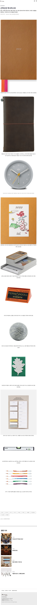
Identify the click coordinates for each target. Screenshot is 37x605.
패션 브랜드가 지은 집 (17, 562)
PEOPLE (13, 571)
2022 (2, 512)
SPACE (13, 537)
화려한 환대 (14, 550)
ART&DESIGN (2, 5)
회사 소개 (3, 590)
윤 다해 (9, 14)
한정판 (7, 514)
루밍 (11, 512)
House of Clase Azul (17, 539)
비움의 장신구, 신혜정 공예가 (18, 573)
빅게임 (23, 512)
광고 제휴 (6, 590)
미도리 (15, 512)
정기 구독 (10, 590)
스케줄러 (27, 512)
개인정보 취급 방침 (14, 590)
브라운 (19, 512)
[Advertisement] (18, 504)
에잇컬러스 (33, 512)
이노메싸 (2, 514)
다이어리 (6, 512)
